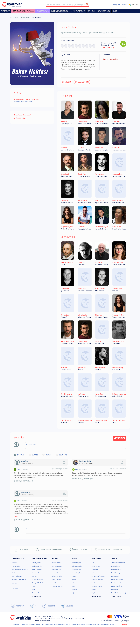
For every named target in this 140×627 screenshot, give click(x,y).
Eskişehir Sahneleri (58, 586)
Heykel (74, 579)
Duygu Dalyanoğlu (117, 579)
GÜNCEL (35, 455)
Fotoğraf (74, 583)
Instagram (20, 606)
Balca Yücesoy (116, 569)
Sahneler (91, 11)
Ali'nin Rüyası (96, 566)
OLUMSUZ (63, 455)
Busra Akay (25, 461)
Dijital (73, 586)
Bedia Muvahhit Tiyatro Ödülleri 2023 (26, 99)
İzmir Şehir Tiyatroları (70, 33)
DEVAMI (16, 517)
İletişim (14, 563)
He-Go (94, 583)
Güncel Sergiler (76, 563)
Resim (74, 576)
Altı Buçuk (95, 569)
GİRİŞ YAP (116, 4)
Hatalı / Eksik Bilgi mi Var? (22, 115)
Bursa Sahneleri (56, 579)
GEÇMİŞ (49, 455)
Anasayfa (16, 17)
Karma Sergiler (76, 573)
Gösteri (34, 586)
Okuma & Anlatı (37, 593)
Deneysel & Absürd (38, 583)
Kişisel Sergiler (76, 569)
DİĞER (115, 11)
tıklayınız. (111, 624)
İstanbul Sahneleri (57, 573)
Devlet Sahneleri (57, 566)
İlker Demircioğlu (85, 461)
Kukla (33, 589)
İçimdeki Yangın (97, 586)
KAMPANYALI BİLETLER (59, 11)
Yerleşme (74, 589)
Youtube (69, 606)
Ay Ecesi (94, 573)
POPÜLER (20, 455)
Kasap (94, 589)
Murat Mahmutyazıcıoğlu (119, 593)
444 (93, 563)
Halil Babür (114, 589)
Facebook (51, 606)
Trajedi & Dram (36, 573)
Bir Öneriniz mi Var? (20, 118)
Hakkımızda (16, 566)
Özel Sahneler (56, 563)
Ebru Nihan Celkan (117, 583)
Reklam (14, 573)
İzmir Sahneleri (56, 583)
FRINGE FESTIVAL (43, 11)
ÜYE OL (124, 4)
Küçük (93, 593)
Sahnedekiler (25, 17)
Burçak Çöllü (115, 576)
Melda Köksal (25, 493)
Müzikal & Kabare (37, 579)
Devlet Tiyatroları (37, 566)
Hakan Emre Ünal (116, 586)
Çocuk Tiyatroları (77, 11)
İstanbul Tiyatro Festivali (23, 11)
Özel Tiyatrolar (36, 563)
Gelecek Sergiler (77, 566)
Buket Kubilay (115, 573)
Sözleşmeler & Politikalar (20, 569)
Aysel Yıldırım (115, 566)
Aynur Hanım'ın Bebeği (99, 576)
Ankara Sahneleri (57, 576)
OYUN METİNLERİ (104, 11)
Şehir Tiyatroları (37, 569)
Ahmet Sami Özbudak (118, 563)
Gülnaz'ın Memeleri (97, 579)
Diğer (73, 593)
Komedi (84, 33)
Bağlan (134, 4)
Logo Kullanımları (17, 576)
